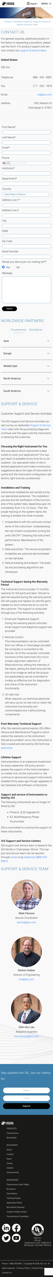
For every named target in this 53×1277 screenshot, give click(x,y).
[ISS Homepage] (8, 3)
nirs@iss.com (26, 979)
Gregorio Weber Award (16, 1212)
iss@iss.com (45, 94)
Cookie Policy (38, 1268)
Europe (7, 353)
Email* (6, 147)
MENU (45, 3)
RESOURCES (12, 1145)
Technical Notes (14, 1198)
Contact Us (7, 1272)
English (33, 4)
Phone (5, 157)
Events (9, 1163)
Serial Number (10, 251)
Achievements (13, 1172)
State (5, 230)
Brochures (11, 1189)
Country (6, 188)
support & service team (33, 50)
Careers (10, 1168)
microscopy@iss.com (26, 1036)
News (9, 1159)
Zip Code (7, 241)
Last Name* (9, 137)
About (9, 1149)
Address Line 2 (10, 210)
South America (12, 390)
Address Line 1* (11, 200)
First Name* (9, 127)
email (14, 857)
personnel (6, 747)
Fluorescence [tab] (18, 329)
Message (7, 273)
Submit (9, 309)
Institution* (8, 168)
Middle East (10, 366)
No (18, 267)
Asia (6, 340)
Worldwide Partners (22, 22)
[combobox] (7, 163)
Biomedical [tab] (35, 329)
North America (12, 378)
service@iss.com (26, 922)
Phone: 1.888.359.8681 (12, 1263)
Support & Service (41, 22)
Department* (9, 178)
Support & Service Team (27, 24)
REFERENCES (12, 1180)
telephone (29, 857)
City (4, 220)
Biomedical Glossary (16, 1207)
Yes (8, 267)
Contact (7, 22)
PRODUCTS (12, 1128)
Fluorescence (12, 1133)
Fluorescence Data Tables (18, 1184)
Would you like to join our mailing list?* (24, 261)
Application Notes (14, 1203)
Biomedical (11, 1138)
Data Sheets (12, 1193)
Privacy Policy (23, 1268)
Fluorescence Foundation (18, 1216)
